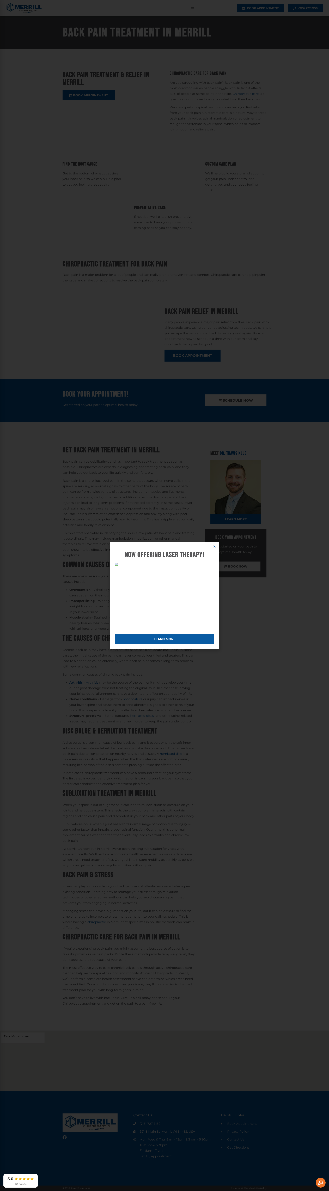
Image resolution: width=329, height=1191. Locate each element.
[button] (214, 546)
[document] (164, 595)
